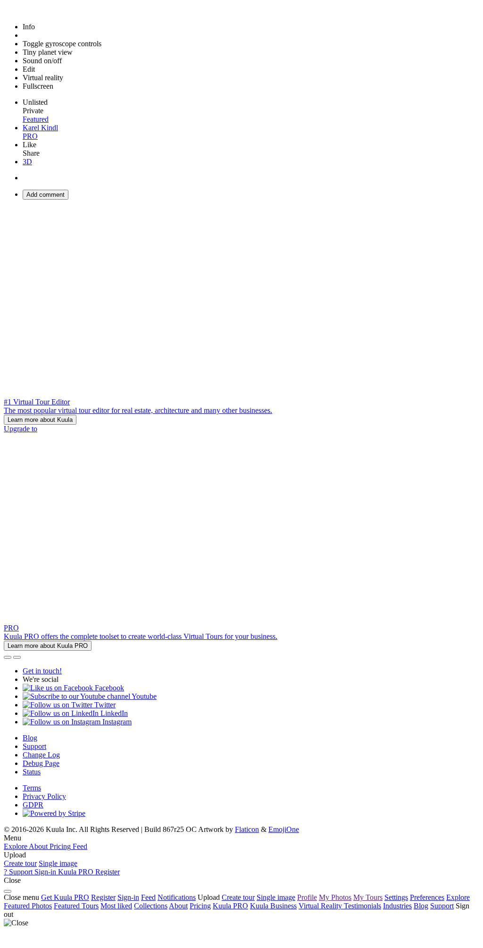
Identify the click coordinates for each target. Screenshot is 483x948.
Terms (32, 788)
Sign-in (128, 897)
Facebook (108, 688)
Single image (58, 863)
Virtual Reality (321, 906)
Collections (150, 906)
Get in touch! (42, 671)
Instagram (116, 722)
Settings (396, 897)
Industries (397, 906)
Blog (30, 738)
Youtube (143, 696)
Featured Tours (76, 906)
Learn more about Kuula (40, 419)
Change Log (41, 755)
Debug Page (41, 763)
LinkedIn (113, 713)
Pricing (200, 906)
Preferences (427, 897)
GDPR (33, 805)
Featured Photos (28, 906)
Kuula (230, 906)
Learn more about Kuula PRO (48, 645)
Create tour (20, 863)
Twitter (104, 705)
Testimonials (362, 906)
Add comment (45, 194)
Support (34, 746)
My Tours (368, 897)
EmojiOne (283, 829)
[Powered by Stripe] (54, 813)
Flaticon (247, 829)
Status (32, 772)
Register (103, 897)
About (178, 906)
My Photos (335, 897)
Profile (307, 897)
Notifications (177, 897)
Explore (458, 897)
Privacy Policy (44, 796)
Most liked (116, 906)
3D (27, 162)
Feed (148, 897)
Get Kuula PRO (65, 897)
